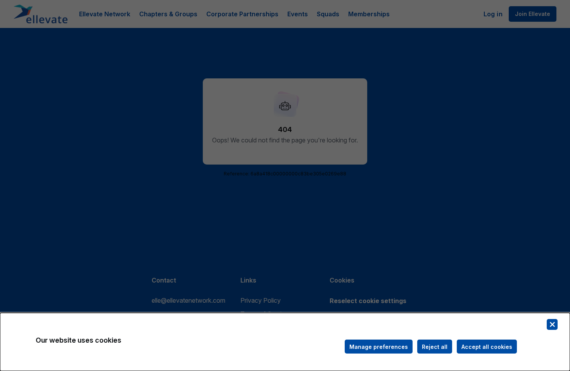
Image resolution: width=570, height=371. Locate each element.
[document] (285, 342)
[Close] (552, 324)
